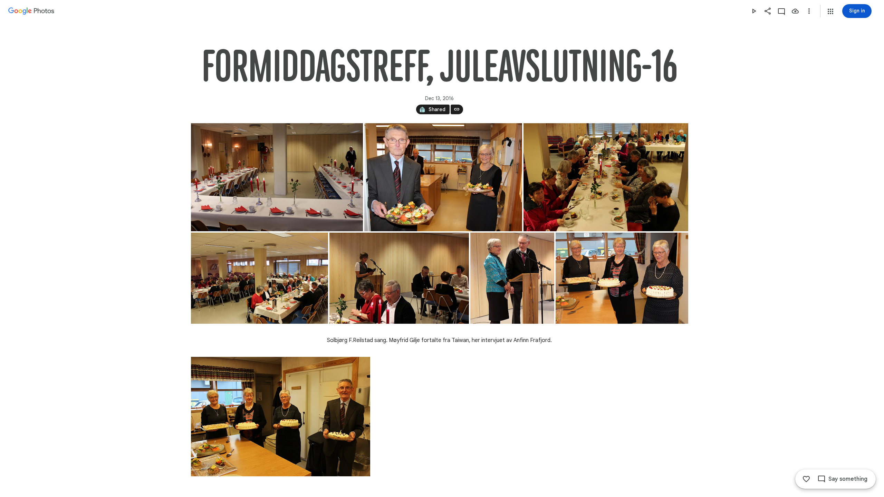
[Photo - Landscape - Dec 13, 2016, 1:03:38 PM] (277, 177)
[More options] (809, 11)
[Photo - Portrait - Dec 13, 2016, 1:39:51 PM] (512, 278)
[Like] (806, 479)
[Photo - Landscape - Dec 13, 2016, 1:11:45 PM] (605, 177)
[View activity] (781, 11)
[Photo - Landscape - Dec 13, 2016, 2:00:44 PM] (280, 416)
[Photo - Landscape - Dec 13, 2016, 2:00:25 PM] (622, 278)
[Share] (768, 11)
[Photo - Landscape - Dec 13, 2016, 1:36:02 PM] (399, 278)
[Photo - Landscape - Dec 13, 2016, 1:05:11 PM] (443, 177)
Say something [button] (847, 479)
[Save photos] (795, 11)
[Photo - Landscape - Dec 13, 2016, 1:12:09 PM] (259, 278)
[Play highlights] (754, 11)
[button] (830, 11)
